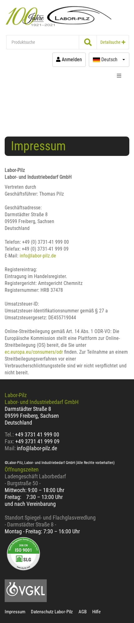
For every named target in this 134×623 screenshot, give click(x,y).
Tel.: (10, 434)
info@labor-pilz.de (38, 256)
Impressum (15, 612)
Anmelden (71, 59)
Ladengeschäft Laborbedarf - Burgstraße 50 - (35, 479)
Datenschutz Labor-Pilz (52, 612)
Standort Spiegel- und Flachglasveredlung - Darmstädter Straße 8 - (50, 521)
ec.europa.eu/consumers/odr (34, 352)
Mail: (10, 448)
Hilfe (96, 612)
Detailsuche (111, 42)
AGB (83, 612)
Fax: (9, 441)
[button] (109, 59)
